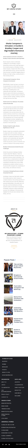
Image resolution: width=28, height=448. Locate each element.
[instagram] (3, 444)
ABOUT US (3, 382)
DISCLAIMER (17, 395)
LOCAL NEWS (4, 418)
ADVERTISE (17, 382)
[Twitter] (6, 444)
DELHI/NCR (4, 361)
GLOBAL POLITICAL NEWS (7, 438)
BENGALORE (5, 367)
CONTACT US (4, 397)
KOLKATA (4, 369)
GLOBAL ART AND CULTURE (7, 424)
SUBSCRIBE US (18, 393)
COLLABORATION (5, 387)
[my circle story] (14, 7)
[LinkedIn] (9, 444)
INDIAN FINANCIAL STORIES (5, 415)
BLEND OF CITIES (6, 372)
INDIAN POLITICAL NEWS (7, 411)
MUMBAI (4, 364)
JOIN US (3, 384)
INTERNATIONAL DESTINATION (8, 427)
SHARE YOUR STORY (19, 387)
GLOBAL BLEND (4, 430)
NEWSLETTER (18, 390)
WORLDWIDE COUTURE (6, 433)
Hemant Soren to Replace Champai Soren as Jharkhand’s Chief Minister (18, 322)
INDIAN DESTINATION (6, 403)
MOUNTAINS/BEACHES (7, 375)
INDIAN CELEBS (4, 406)
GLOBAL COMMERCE (6, 435)
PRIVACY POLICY (5, 394)
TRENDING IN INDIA (5, 408)
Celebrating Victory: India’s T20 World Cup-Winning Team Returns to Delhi (19, 311)
